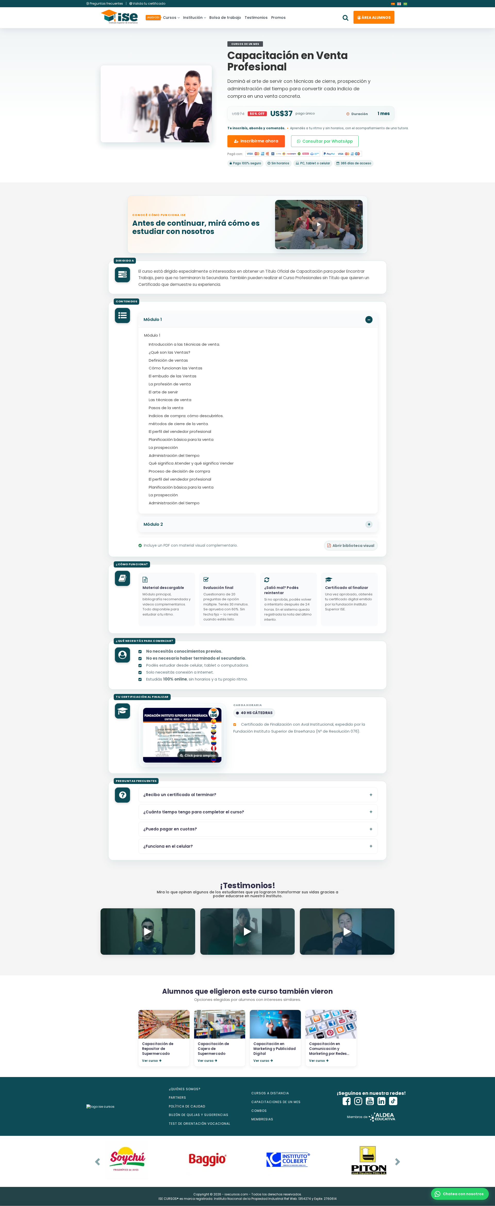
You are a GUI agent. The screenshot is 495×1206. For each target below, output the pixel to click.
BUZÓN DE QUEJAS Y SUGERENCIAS (198, 1115)
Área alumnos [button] (376, 17)
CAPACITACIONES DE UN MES (276, 1102)
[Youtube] (370, 1101)
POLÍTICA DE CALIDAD (187, 1106)
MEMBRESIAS (262, 1119)
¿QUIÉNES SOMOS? (185, 1089)
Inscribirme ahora (259, 141)
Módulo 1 (153, 319)
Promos (278, 17)
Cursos (168, 17)
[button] (460, 1194)
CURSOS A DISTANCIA (270, 1093)
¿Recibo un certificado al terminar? (179, 795)
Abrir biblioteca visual (353, 545)
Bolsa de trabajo (225, 17)
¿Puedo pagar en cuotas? (170, 829)
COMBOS (259, 1110)
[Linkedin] (381, 1101)
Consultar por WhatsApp (327, 141)
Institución (193, 17)
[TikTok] (393, 1101)
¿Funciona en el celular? (168, 846)
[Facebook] (347, 1101)
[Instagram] (358, 1101)
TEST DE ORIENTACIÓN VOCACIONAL (199, 1123)
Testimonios (256, 17)
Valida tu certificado (148, 3)
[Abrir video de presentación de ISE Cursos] (319, 224)
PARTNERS (177, 1097)
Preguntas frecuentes (106, 3)
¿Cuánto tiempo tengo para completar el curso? (193, 812)
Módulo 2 (153, 524)
